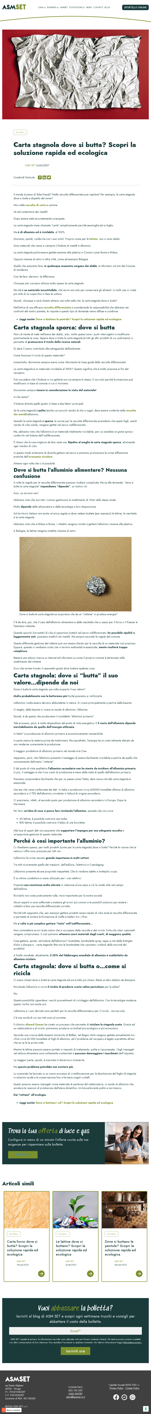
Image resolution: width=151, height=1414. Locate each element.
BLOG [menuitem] (107, 7)
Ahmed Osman (34, 1024)
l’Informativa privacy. (132, 1342)
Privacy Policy (116, 1388)
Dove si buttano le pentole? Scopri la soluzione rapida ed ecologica (78, 319)
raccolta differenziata (57, 307)
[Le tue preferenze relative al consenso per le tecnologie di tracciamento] (146, 1409)
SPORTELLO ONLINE (135, 7)
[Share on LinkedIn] (44, 177)
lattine (94, 239)
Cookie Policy (132, 1388)
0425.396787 (75, 1393)
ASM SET (30, 165)
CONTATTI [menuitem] (98, 7)
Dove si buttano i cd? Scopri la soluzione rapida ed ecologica (74, 1103)
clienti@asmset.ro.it (75, 1397)
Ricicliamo (20, 132)
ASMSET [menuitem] (64, 7)
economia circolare (40, 457)
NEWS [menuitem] (89, 7)
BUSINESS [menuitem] (51, 7)
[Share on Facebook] (40, 177)
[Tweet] (49, 177)
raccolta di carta (35, 205)
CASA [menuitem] (40, 7)
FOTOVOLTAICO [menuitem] (77, 7)
